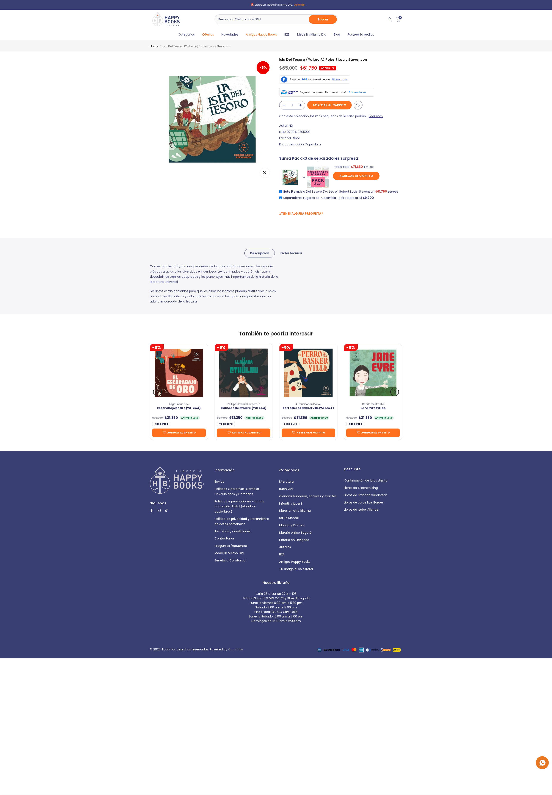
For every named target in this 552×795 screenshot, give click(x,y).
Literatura (286, 481)
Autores (285, 547)
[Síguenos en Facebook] (281, 223)
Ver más (292, 4)
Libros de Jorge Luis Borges (364, 502)
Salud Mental (289, 518)
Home (154, 46)
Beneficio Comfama (230, 560)
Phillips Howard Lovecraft (243, 404)
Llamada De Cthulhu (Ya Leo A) (244, 408)
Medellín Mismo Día (311, 34)
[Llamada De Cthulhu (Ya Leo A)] (243, 373)
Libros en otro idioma (295, 510)
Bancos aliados (357, 92)
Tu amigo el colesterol (296, 569)
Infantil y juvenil (291, 503)
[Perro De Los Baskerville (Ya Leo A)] (308, 373)
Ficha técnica (291, 253)
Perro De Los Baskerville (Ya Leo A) (308, 408)
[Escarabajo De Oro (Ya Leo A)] (179, 373)
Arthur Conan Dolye (308, 404)
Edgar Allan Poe (179, 404)
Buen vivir (286, 489)
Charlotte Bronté (373, 404)
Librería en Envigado (294, 540)
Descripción (259, 253)
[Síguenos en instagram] (290, 223)
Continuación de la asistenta (365, 480)
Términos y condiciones (233, 531)
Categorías (186, 34)
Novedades (229, 34)
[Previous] (157, 392)
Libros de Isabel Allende (361, 509)
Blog (337, 34)
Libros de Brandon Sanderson (365, 495)
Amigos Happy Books (261, 34)
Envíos (219, 481)
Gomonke (235, 649)
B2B (287, 34)
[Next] (394, 392)
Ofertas (208, 34)
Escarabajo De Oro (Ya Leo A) (179, 408)
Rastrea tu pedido (361, 34)
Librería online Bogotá (295, 532)
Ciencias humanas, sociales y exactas (308, 496)
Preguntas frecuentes (231, 546)
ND (291, 125)
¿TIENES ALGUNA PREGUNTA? (301, 213)
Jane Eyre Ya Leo (373, 408)
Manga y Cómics (292, 525)
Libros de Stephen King (361, 488)
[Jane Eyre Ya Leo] (373, 373)
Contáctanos (225, 538)
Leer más (376, 116)
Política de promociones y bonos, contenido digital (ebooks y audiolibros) (240, 506)
